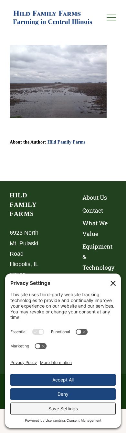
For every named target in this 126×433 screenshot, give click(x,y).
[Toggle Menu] (111, 17)
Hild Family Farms (66, 142)
